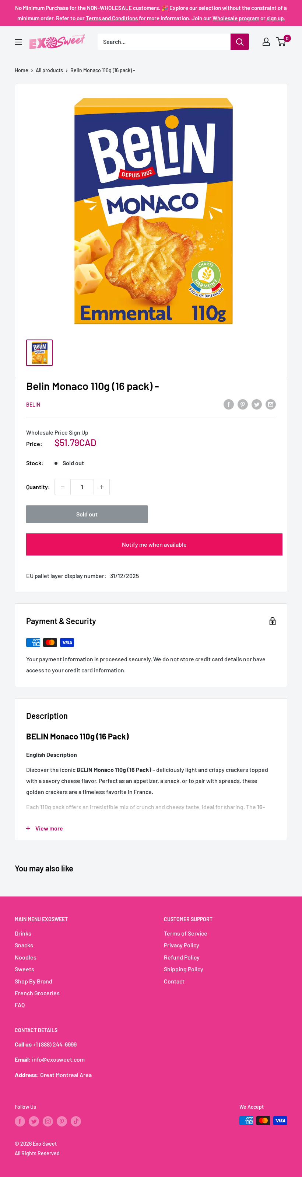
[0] (281, 41)
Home (21, 70)
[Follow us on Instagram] (48, 1121)
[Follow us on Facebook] (20, 1121)
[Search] (240, 42)
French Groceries (37, 992)
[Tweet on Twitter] (257, 404)
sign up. (276, 18)
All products (49, 70)
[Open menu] (18, 42)
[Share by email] (271, 404)
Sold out (87, 514)
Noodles (25, 957)
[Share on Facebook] (229, 404)
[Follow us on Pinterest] (62, 1121)
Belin (33, 404)
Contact (174, 981)
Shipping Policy (183, 968)
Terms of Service (185, 933)
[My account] (266, 42)
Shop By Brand (33, 981)
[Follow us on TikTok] (76, 1121)
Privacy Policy (181, 944)
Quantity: (38, 486)
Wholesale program (236, 18)
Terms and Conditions (112, 18)
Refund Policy (182, 957)
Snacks (24, 944)
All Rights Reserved (37, 1153)
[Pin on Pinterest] (243, 404)
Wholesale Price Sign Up (57, 432)
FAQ (20, 1004)
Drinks (23, 933)
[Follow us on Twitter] (34, 1121)
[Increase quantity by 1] (101, 487)
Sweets (24, 968)
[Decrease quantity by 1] (62, 487)
